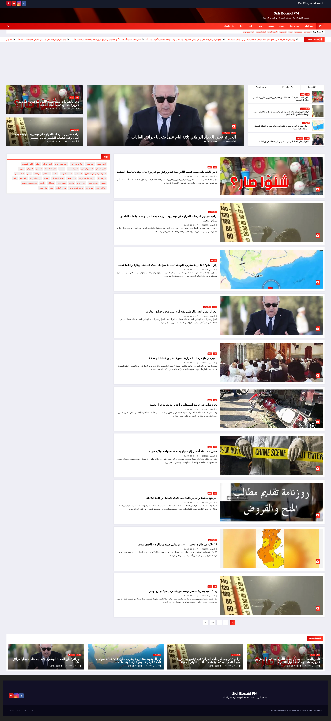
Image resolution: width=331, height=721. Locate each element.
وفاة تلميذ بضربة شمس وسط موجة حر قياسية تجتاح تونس (183, 591)
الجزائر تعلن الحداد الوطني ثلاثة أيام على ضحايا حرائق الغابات (283, 141)
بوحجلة (37, 173)
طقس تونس (61, 183)
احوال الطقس (305, 108)
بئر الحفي (46, 173)
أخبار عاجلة (47, 164)
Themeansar (317, 710)
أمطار (38, 164)
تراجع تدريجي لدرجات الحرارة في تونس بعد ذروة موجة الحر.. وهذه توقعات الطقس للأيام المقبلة (47, 136)
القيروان (30, 169)
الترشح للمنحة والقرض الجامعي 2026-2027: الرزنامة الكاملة (181, 497)
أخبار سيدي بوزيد (248, 32)
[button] (8, 26)
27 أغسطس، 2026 (208, 270)
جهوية (281, 26)
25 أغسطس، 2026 (208, 596)
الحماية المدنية (272, 32)
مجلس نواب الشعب (29, 183)
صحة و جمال (294, 26)
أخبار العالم (309, 26)
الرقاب (62, 169)
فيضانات (51, 183)
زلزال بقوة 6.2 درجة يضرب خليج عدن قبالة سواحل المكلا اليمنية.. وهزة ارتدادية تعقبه (167, 265)
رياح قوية (23, 178)
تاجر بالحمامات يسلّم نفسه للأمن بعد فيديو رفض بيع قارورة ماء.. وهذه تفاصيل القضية (48, 103)
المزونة (21, 169)
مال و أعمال (229, 26)
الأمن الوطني (101, 169)
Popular (286, 87)
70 (212, 622)
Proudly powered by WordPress (283, 710)
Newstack (306, 710)
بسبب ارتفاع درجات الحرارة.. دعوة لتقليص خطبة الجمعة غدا (181, 358)
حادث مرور (283, 32)
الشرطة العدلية (50, 169)
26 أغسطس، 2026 (208, 456)
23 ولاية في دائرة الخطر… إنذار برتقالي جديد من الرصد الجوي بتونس (177, 544)
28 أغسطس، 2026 (169, 141)
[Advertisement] (165, 61)
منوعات (271, 26)
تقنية (260, 26)
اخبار (241, 26)
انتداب (55, 173)
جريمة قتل (101, 178)
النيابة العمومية (261, 32)
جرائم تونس (19, 173)
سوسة (103, 183)
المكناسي (78, 173)
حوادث (46, 178)
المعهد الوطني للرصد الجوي (95, 173)
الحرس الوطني (87, 169)
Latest (311, 87)
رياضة (251, 26)
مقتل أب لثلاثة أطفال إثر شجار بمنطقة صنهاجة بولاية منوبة (183, 451)
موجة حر (89, 188)
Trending (260, 87)
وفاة (51, 188)
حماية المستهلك (58, 178)
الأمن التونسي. (27, 164)
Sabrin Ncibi (151, 141)
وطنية (209, 353)
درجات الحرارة (35, 178)
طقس (71, 183)
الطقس (39, 169)
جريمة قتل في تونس (87, 178)
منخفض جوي (101, 188)
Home (31, 710)
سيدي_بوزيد (93, 183)
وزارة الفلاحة (61, 188)
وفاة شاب (43, 188)
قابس (42, 183)
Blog (307, 138)
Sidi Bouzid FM (286, 13)
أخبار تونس (307, 32)
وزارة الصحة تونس (76, 188)
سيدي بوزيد (298, 32)
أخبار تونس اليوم (76, 164)
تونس (290, 32)
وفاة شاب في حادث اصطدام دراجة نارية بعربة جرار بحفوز (183, 404)
